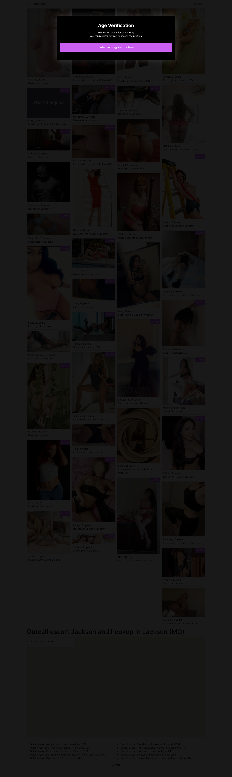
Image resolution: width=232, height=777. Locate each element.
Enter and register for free (116, 47)
